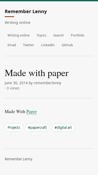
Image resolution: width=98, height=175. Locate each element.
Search (58, 35)
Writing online (19, 35)
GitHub (67, 45)
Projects (14, 127)
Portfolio (77, 35)
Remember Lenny (26, 11)
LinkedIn (48, 45)
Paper (31, 111)
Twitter (28, 45)
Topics (41, 35)
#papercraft (37, 127)
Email (12, 45)
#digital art (63, 127)
